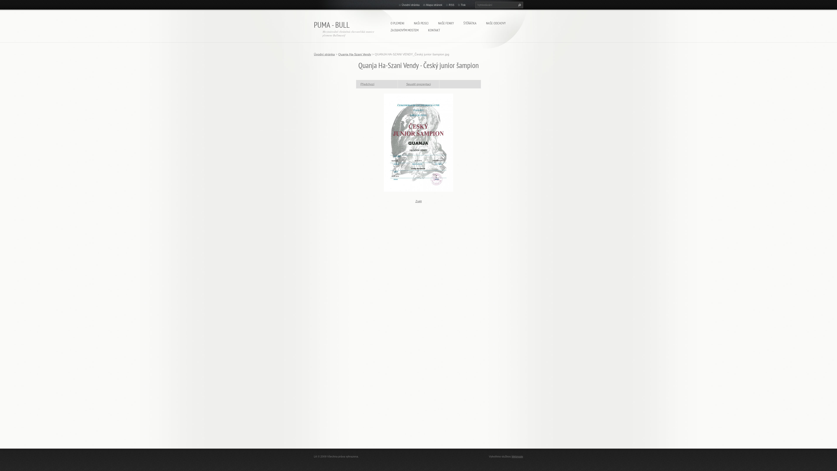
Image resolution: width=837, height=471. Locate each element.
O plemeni (397, 23)
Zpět (418, 201)
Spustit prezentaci (418, 84)
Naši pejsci (421, 23)
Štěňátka (469, 23)
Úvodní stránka (411, 5)
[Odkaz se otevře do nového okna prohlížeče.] (418, 142)
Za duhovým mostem (404, 30)
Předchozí (367, 84)
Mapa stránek (434, 5)
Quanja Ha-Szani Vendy (354, 54)
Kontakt (434, 30)
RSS (451, 5)
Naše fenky (446, 23)
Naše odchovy (496, 23)
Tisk (463, 5)
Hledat (519, 5)
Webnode (517, 456)
